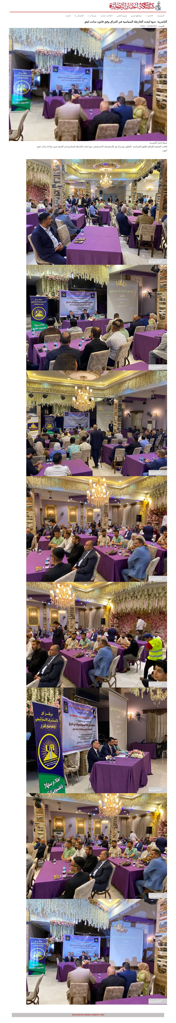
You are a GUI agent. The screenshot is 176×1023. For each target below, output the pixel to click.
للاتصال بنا (79, 16)
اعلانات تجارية (106, 16)
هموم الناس (122, 16)
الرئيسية (160, 16)
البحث (68, 16)
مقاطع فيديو (136, 16)
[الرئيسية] (135, 6)
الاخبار (150, 16)
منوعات (92, 16)
